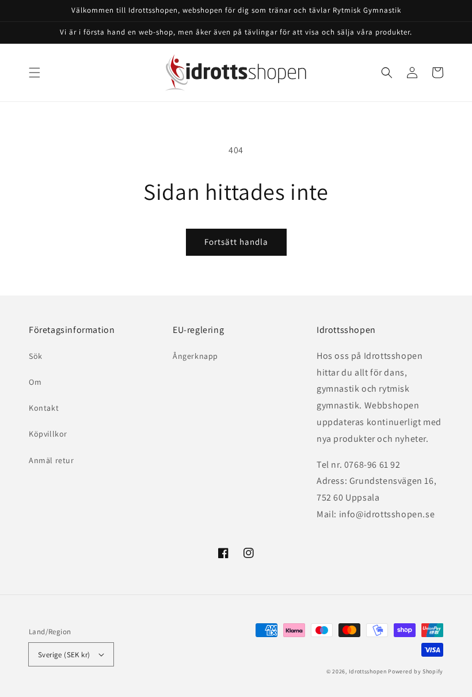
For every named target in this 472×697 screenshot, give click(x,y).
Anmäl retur (51, 460)
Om (35, 382)
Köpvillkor (48, 434)
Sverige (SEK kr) (64, 655)
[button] (34, 72)
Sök (36, 356)
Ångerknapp (195, 356)
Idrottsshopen (368, 671)
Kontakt (44, 408)
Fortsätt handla (236, 241)
